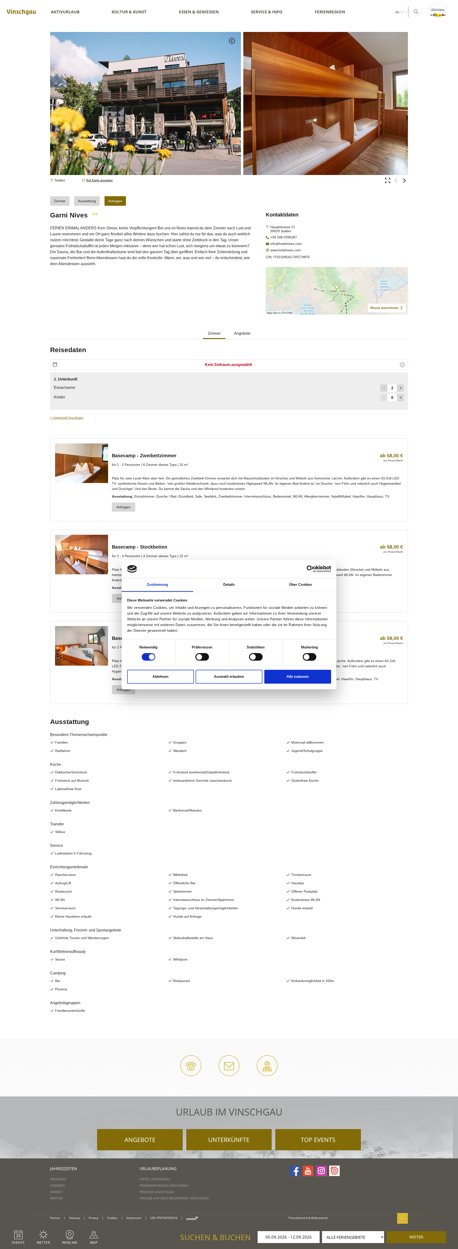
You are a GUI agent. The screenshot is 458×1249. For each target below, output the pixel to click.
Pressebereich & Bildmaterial (308, 1218)
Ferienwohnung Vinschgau (164, 1185)
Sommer (57, 1185)
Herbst (56, 1192)
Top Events (318, 1140)
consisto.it (192, 1218)
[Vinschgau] (21, 12)
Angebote (140, 1140)
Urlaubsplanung (158, 1168)
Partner (55, 1218)
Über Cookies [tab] (300, 585)
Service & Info (266, 12)
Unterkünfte (229, 1140)
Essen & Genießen (199, 12)
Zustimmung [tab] (157, 585)
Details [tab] (229, 585)
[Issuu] (334, 1171)
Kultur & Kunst (129, 12)
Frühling (58, 1179)
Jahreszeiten (63, 1168)
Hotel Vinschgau (155, 1179)
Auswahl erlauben (229, 677)
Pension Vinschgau (157, 1192)
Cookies (112, 1218)
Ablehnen (160, 677)
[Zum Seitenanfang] (402, 1218)
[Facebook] (295, 1171)
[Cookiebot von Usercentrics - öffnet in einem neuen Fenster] (310, 568)
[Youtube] (308, 1171)
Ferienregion (330, 12)
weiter (416, 1237)
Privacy (93, 1218)
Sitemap (74, 1218)
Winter (56, 1198)
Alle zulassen (297, 677)
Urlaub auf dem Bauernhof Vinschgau (174, 1198)
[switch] (202, 657)
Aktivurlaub (65, 12)
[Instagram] (321, 1171)
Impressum (133, 1218)
